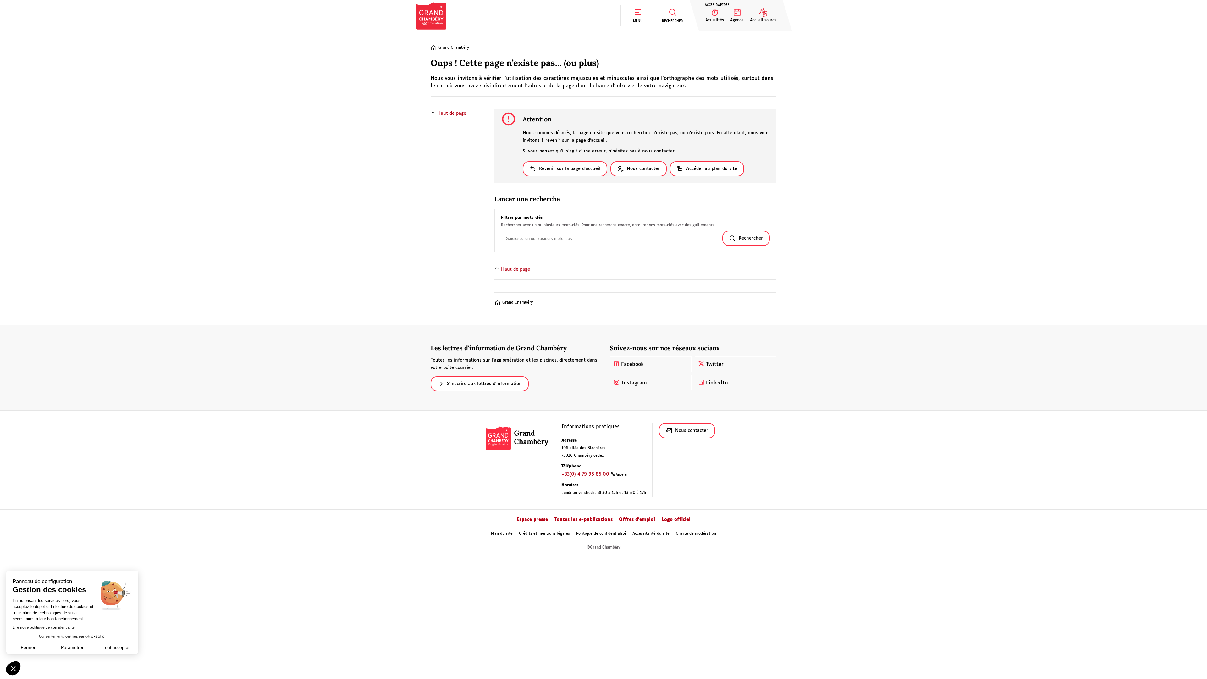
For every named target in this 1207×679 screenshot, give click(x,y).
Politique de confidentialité (601, 534)
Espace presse (532, 519)
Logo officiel (676, 519)
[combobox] (610, 238)
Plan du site (502, 534)
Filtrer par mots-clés (522, 218)
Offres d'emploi (637, 519)
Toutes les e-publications (583, 519)
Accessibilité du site (651, 534)
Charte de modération (696, 534)
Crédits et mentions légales (544, 534)
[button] (637, 15)
